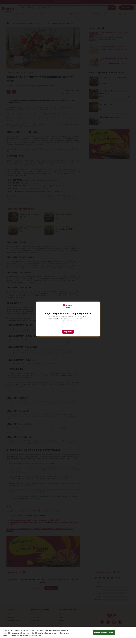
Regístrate (68, 332)
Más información (35, 636)
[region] (68, 632)
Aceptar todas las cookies (104, 632)
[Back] (97, 304)
